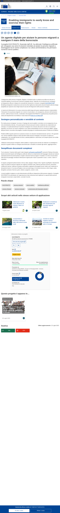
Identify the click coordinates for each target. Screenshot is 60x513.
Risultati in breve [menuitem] (16, 27)
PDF (24, 330)
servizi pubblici (30, 185)
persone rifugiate (6, 189)
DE (2, 32)
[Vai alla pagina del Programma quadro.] (4, 21)
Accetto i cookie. (19, 510)
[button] (50, 6)
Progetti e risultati (12, 15)
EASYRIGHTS (49, 103)
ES (8, 32)
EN (5, 32)
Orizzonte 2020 (22, 15)
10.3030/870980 (16, 251)
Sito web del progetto (18, 242)
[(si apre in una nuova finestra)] (6, 5)
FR (11, 32)
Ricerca (53, 6)
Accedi (46, 6)
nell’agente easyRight (35, 152)
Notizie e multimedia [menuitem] (42, 27)
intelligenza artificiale (43, 185)
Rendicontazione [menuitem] (25, 27)
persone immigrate (19, 189)
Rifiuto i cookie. (41, 510)
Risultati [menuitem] (33, 27)
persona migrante (18, 185)
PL (18, 32)
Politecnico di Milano (36, 115)
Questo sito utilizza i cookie (22, 507)
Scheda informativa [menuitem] (6, 27)
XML (9, 330)
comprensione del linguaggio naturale (38, 189)
